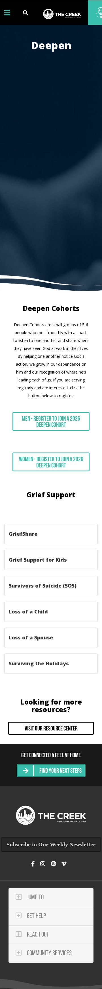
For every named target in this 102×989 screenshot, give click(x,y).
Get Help (36, 916)
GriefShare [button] (23, 533)
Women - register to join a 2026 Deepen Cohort (51, 462)
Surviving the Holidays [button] (39, 663)
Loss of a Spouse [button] (31, 637)
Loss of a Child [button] (28, 611)
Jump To (35, 897)
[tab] (51, 534)
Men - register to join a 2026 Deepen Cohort (51, 422)
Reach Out (37, 934)
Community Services (49, 953)
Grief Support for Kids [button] (38, 559)
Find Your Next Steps (60, 771)
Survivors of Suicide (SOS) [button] (42, 585)
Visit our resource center (51, 729)
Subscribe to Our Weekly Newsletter (51, 844)
